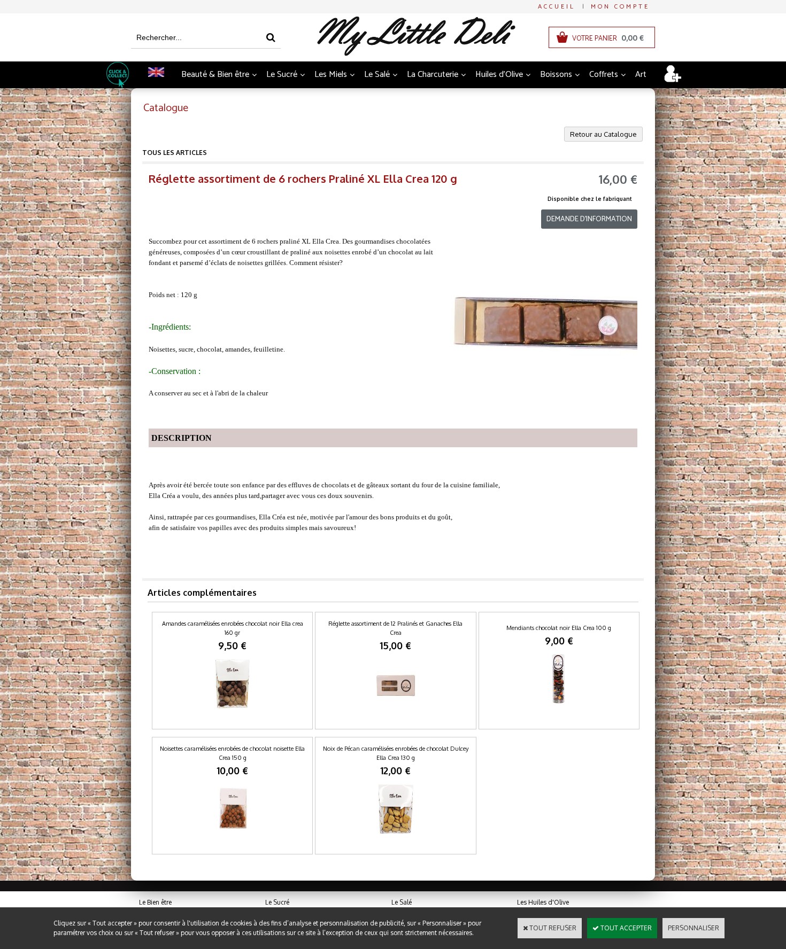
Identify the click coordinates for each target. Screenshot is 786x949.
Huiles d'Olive (499, 74)
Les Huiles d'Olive (543, 902)
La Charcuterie (432, 74)
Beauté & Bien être (215, 74)
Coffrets (603, 74)
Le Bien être (155, 902)
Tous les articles (174, 153)
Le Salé (377, 74)
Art (640, 74)
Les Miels (330, 74)
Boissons (556, 74)
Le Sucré (281, 74)
